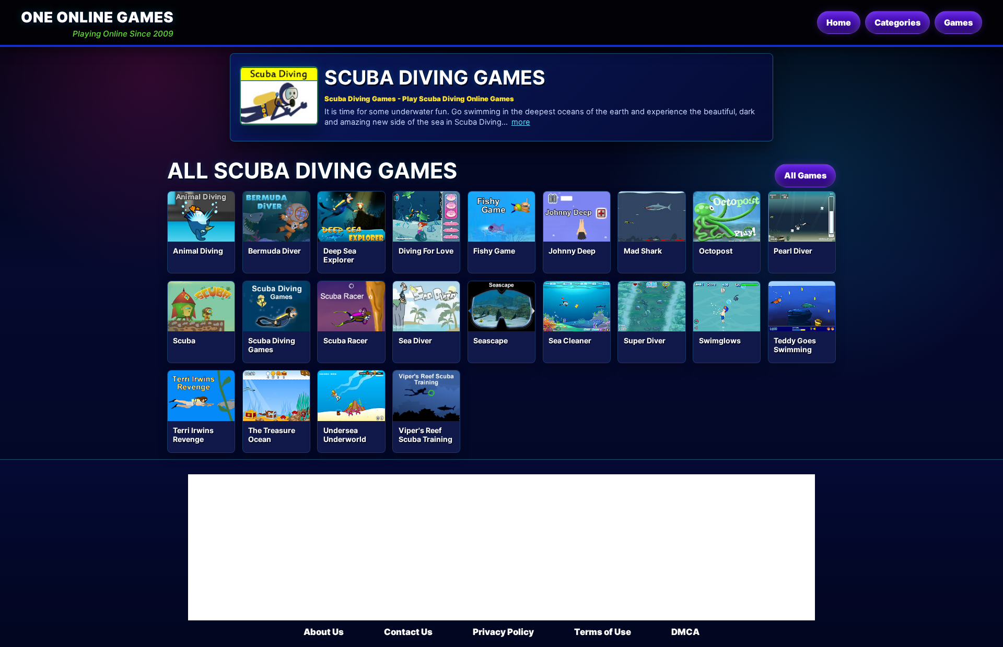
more (520, 122)
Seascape (490, 340)
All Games (805, 175)
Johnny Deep (572, 250)
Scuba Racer (345, 340)
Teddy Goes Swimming (795, 345)
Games (958, 22)
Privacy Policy (503, 632)
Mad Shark (643, 250)
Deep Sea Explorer (339, 255)
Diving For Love (426, 250)
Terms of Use (602, 632)
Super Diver (645, 340)
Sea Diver (415, 340)
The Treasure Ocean (271, 435)
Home (838, 22)
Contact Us (408, 632)
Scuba (184, 340)
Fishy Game (494, 250)
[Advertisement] (501, 547)
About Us (324, 632)
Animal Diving (198, 250)
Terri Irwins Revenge (193, 435)
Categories (897, 22)
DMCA (685, 632)
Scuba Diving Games (271, 345)
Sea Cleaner (570, 340)
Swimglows (720, 340)
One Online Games (97, 17)
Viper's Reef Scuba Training (425, 435)
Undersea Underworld (344, 435)
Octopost (715, 250)
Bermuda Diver (274, 250)
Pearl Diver (793, 250)
